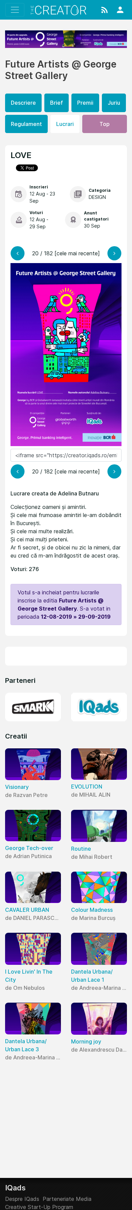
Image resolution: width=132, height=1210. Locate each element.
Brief (56, 102)
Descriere (23, 102)
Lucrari (65, 124)
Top (105, 124)
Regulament (26, 124)
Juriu (114, 102)
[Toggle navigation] (14, 10)
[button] (104, 9)
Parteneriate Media (67, 1198)
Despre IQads (22, 1198)
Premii (85, 102)
